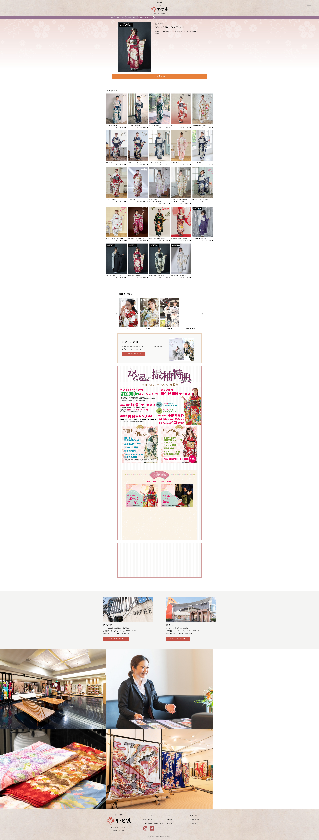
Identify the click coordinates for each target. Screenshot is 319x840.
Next (202, 314)
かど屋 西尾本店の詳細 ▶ (116, 639)
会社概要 (193, 823)
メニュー (309, 5)
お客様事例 (194, 815)
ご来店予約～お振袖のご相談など (154, 823)
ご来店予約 (159, 76)
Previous (117, 314)
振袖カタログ (120, 17)
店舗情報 (170, 823)
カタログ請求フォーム (133, 354)
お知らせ (170, 815)
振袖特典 (170, 819)
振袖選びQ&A (194, 819)
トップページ (147, 815)
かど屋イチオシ (132, 17)
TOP (112, 17)
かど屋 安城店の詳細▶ (178, 639)
